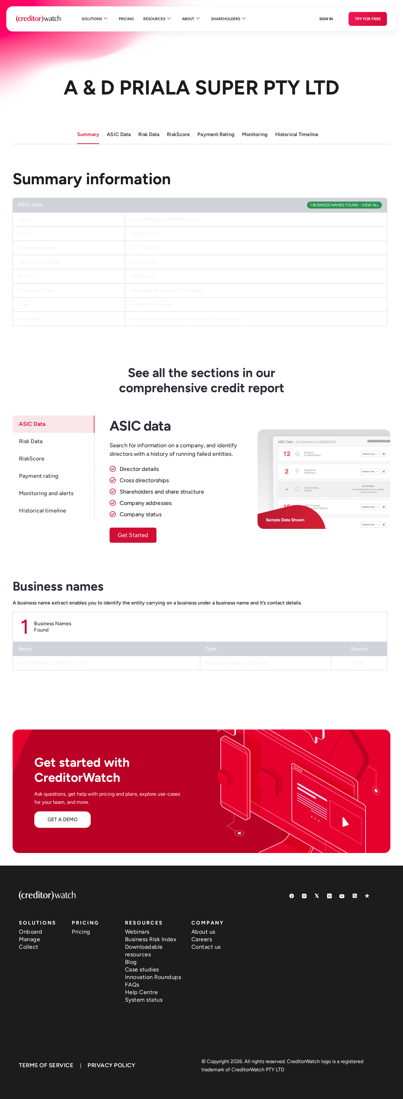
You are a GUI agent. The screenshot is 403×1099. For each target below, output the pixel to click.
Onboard (31, 931)
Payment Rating (216, 134)
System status (144, 999)
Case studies (142, 969)
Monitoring (255, 134)
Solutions (92, 19)
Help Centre (141, 992)
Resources (154, 19)
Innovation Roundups (153, 977)
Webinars (137, 931)
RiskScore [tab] (31, 458)
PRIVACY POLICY (111, 1065)
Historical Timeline (296, 134)
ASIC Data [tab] (32, 424)
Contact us (206, 946)
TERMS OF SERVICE (46, 1065)
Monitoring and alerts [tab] (46, 493)
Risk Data (148, 134)
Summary (88, 134)
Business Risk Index (151, 939)
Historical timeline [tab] (42, 510)
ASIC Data (119, 134)
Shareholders (225, 19)
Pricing (126, 19)
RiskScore (178, 134)
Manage (29, 939)
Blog (131, 962)
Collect (28, 946)
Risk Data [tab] (31, 441)
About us (203, 931)
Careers (201, 939)
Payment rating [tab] (39, 475)
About (188, 19)
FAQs (132, 984)
